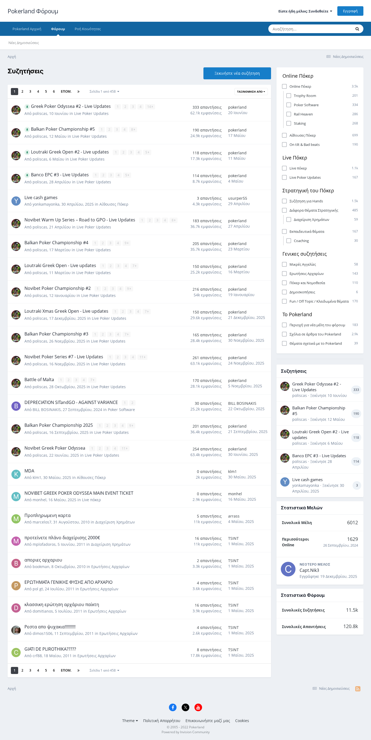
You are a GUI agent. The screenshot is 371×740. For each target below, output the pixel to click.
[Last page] (78, 91)
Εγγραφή (350, 10)
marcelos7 (42, 522)
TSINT (233, 538)
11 (142, 357)
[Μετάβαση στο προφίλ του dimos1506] (16, 630)
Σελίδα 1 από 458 (103, 91)
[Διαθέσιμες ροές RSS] (357, 688)
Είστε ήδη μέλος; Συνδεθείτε (304, 11)
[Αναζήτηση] (357, 28)
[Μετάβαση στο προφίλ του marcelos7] (16, 518)
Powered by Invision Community (186, 732)
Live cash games (307, 479)
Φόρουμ (58, 28)
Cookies (242, 720)
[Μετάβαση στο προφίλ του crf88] (16, 652)
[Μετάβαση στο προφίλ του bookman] (16, 563)
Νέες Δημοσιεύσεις (23, 42)
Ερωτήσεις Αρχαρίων (110, 566)
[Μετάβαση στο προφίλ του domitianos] (16, 608)
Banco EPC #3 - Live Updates (319, 455)
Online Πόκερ (297, 76)
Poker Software (121, 409)
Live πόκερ (91, 499)
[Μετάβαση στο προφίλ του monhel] (16, 496)
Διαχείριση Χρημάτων (115, 522)
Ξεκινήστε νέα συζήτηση (237, 73)
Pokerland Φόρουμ (33, 11)
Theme (129, 720)
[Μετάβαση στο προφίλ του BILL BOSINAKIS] (16, 406)
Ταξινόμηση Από (250, 91)
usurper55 (237, 198)
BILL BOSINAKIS (47, 409)
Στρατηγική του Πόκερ (308, 190)
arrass (234, 516)
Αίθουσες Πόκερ (113, 204)
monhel (39, 499)
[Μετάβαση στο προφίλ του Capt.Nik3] (288, 569)
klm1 (37, 477)
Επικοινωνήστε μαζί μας (208, 720)
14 (149, 106)
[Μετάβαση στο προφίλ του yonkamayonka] (16, 201)
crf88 (37, 655)
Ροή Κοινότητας (88, 28)
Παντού (338, 28)
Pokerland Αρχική (26, 28)
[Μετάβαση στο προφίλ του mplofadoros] (16, 541)
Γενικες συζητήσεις (304, 253)
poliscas (40, 113)
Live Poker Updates (91, 113)
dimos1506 (42, 633)
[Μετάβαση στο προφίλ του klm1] (16, 474)
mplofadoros (44, 544)
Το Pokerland (297, 314)
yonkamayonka (46, 204)
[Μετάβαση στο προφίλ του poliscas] (16, 110)
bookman (41, 566)
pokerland (237, 107)
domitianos (43, 611)
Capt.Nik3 (309, 570)
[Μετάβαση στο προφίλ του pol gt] (16, 585)
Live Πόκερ (294, 157)
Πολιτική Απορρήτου (161, 720)
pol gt (38, 588)
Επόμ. (66, 91)
